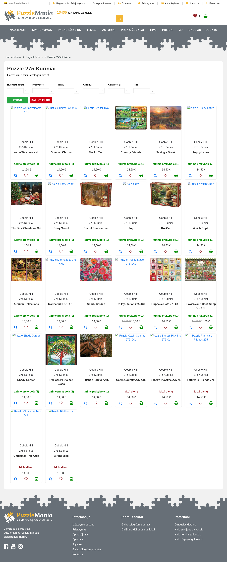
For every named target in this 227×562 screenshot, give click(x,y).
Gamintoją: (114, 84)
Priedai (167, 30)
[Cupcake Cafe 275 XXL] (155, 327)
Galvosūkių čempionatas (87, 549)
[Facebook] (6, 548)
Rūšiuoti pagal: (16, 84)
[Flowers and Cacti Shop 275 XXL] (190, 327)
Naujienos (18, 30)
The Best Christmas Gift (26, 228)
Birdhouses (61, 455)
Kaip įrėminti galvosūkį (188, 534)
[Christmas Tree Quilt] (15, 479)
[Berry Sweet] (50, 252)
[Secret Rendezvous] (85, 252)
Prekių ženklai (132, 30)
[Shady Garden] (85, 327)
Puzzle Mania (13, 57)
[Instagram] (20, 548)
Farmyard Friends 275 (201, 380)
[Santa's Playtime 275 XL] (155, 403)
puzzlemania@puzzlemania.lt (21, 532)
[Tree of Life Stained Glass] (50, 403)
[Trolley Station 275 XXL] (120, 327)
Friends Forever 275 (96, 380)
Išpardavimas (41, 30)
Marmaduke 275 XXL (61, 304)
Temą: (61, 84)
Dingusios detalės (185, 524)
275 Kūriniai (26, 147)
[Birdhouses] (50, 479)
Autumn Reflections (26, 304)
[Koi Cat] (155, 252)
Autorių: (87, 84)
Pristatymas (148, 3)
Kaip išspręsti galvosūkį (189, 539)
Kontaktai (194, 3)
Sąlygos (77, 544)
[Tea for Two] (85, 176)
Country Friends (131, 152)
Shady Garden (96, 304)
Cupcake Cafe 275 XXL (165, 304)
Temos (91, 30)
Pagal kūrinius (69, 30)
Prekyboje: (38, 84)
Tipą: (136, 84)
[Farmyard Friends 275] (190, 403)
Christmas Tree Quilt (26, 455)
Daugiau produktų (202, 30)
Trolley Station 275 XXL (131, 304)
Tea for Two (96, 152)
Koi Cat (165, 228)
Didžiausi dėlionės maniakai (138, 529)
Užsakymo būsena (101, 3)
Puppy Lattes (200, 152)
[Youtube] (13, 548)
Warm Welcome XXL (26, 152)
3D (181, 30)
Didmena (126, 3)
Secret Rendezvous (96, 228)
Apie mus (78, 539)
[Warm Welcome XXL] (15, 176)
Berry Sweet (61, 228)
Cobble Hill (26, 142)
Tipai (153, 30)
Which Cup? (201, 228)
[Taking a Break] (155, 176)
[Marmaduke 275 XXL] (50, 327)
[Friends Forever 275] (85, 403)
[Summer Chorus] (50, 176)
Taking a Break (166, 152)
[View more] (26, 112)
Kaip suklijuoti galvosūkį (189, 529)
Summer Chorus (61, 152)
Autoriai (108, 30)
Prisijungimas (78, 3)
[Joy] (120, 252)
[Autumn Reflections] (15, 327)
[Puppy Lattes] (190, 176)
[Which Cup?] (190, 252)
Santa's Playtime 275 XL (166, 380)
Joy (131, 228)
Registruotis (62, 3)
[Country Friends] (120, 176)
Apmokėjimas (172, 3)
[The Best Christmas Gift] (15, 252)
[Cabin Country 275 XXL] (120, 403)
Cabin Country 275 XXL (131, 380)
